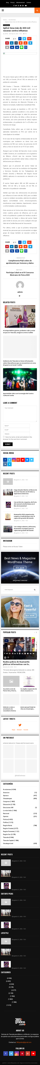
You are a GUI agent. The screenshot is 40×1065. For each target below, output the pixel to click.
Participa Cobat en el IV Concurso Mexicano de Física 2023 (20, 274)
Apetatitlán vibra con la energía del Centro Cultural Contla (18, 394)
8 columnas (6, 25)
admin (6, 33)
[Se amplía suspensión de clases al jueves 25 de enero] (29, 681)
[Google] (28, 1053)
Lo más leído (7, 810)
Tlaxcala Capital (8, 840)
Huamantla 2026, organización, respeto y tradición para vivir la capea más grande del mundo (24, 516)
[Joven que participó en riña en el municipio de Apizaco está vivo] (29, 699)
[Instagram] (16, 1053)
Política (5, 822)
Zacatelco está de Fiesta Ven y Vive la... (10, 690)
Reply (13, 730)
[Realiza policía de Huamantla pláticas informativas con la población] (20, 648)
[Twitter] (11, 1053)
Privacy (12, 2)
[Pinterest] (22, 1053)
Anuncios (6, 792)
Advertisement (20, 2)
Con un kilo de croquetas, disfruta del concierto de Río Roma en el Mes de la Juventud (25, 504)
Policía (5, 819)
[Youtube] (33, 1053)
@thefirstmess (20, 776)
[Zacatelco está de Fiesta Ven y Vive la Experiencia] (11, 681)
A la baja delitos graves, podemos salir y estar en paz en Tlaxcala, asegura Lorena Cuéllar (19, 331)
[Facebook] (5, 1053)
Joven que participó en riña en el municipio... (28, 708)
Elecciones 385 (8, 807)
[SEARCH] (35, 590)
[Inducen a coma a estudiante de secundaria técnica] (11, 699)
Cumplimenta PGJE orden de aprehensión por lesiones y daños (20, 262)
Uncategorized (8, 843)
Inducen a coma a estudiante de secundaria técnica (9, 709)
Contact (28, 2)
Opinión (5, 816)
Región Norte (7, 825)
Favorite (25, 730)
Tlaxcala (6, 837)
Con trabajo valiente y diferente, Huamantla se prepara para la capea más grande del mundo (25, 528)
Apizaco (6, 795)
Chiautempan (7, 798)
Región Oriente (8, 828)
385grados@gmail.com (23, 1042)
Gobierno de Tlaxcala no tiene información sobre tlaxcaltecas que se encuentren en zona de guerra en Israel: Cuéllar (19, 363)
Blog (7, 2)
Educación (6, 804)
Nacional (6, 813)
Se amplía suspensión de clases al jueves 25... (29, 690)
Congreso (6, 801)
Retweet (19, 730)
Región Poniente (8, 831)
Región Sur (7, 834)
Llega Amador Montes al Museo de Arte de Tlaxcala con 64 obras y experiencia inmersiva (25, 492)
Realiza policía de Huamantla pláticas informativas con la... (16, 663)
